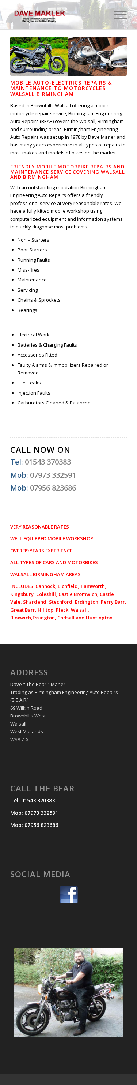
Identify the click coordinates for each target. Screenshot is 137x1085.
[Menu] (117, 14)
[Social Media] (68, 894)
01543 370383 (48, 462)
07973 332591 (53, 475)
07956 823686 (53, 488)
